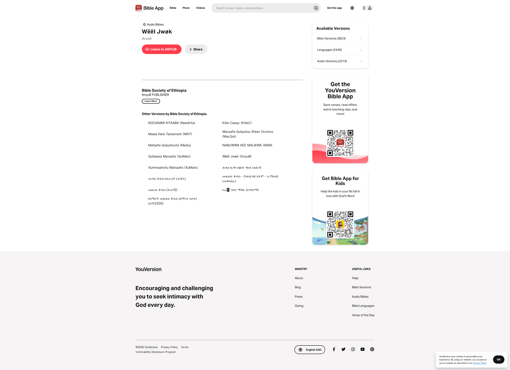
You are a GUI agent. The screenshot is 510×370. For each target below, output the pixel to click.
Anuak (147, 38)
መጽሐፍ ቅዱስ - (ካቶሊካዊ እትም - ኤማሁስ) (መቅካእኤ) (250, 178)
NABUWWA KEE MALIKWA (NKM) (247, 145)
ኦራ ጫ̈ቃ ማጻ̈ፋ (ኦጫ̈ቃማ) (240, 190)
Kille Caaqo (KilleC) (237, 123)
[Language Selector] (352, 8)
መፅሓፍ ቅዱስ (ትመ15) (163, 190)
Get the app (334, 7)
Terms (184, 347)
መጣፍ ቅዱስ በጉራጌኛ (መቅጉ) (167, 179)
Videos (200, 7)
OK (499, 359)
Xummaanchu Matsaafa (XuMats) (173, 167)
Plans (186, 7)
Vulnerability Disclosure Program (155, 351)
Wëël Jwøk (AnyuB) (237, 156)
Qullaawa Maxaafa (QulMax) (169, 156)
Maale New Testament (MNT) (170, 134)
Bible (173, 7)
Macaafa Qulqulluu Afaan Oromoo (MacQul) (247, 134)
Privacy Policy (169, 347)
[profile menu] (367, 8)
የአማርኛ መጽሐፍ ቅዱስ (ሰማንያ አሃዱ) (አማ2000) (172, 201)
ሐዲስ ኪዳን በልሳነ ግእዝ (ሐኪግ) (241, 167)
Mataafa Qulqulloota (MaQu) (169, 145)
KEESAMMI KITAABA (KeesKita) (171, 123)
